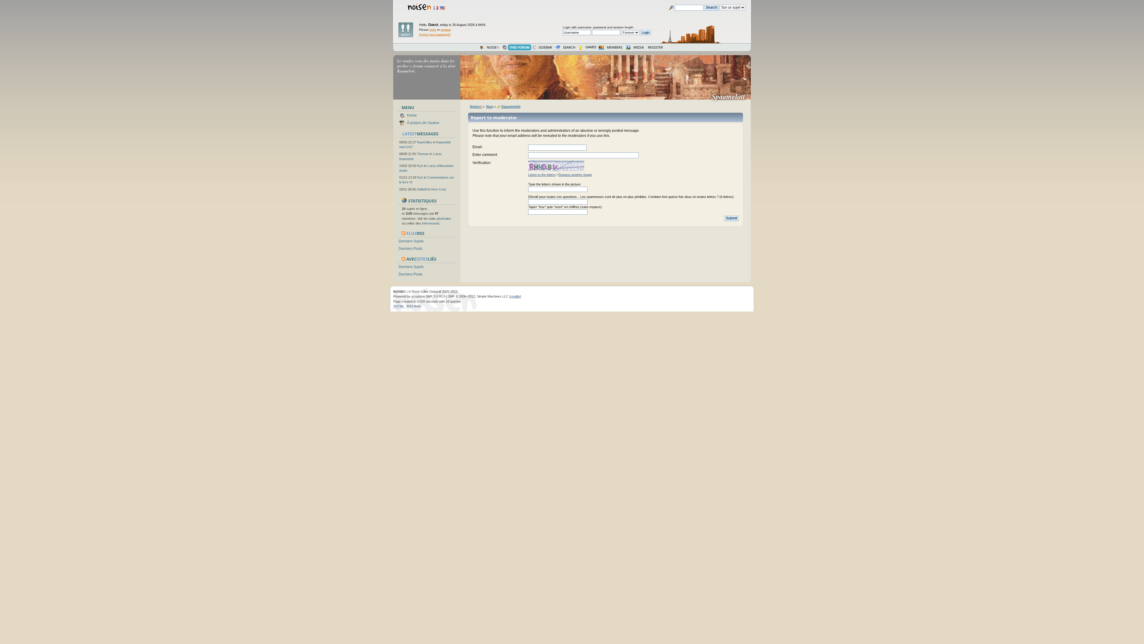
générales (444, 218)
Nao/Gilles (424, 142)
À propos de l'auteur (423, 123)
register (445, 29)
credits (515, 296)
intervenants (431, 223)
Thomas (423, 154)
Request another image (575, 175)
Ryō (420, 166)
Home (412, 115)
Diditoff (422, 189)
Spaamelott (731, 96)
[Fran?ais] (435, 8)
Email (477, 147)
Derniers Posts (410, 249)
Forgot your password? (435, 34)
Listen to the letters (542, 175)
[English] (442, 8)
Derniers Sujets (411, 241)
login (433, 29)
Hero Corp (438, 189)
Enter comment (484, 155)
